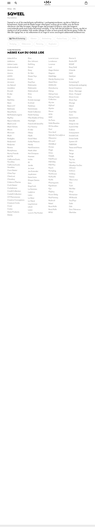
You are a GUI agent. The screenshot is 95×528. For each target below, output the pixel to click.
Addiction (11, 61)
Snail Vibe (72, 112)
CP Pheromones (13, 197)
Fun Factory (32, 127)
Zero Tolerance (75, 209)
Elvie (30, 94)
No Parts (51, 120)
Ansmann (11, 79)
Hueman (31, 156)
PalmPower (52, 159)
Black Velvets (12, 127)
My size (51, 102)
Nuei (50, 129)
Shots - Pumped (75, 94)
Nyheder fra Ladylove (56, 135)
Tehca (71, 151)
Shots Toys (73, 100)
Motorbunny (53, 88)
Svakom (72, 130)
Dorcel (30, 67)
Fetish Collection (34, 112)
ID (29, 162)
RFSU (50, 212)
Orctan (51, 147)
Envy (30, 97)
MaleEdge (52, 76)
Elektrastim (32, 85)
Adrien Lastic (12, 64)
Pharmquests (53, 183)
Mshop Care (53, 94)
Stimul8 (72, 121)
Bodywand (11, 142)
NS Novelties (53, 126)
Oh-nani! (51, 141)
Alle (14, 9)
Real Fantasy (53, 198)
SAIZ (71, 73)
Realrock (51, 201)
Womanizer (73, 195)
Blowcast (10, 133)
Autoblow (11, 88)
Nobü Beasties (53, 123)
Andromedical (12, 67)
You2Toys (72, 201)
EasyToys (31, 82)
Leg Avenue (32, 204)
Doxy (30, 70)
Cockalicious (12, 188)
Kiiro (29, 183)
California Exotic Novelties (13, 161)
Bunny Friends (12, 153)
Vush (71, 186)
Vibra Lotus (73, 180)
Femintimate (32, 109)
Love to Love (53, 58)
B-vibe (9, 94)
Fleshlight (31, 121)
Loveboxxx (52, 61)
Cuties (9, 209)
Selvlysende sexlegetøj (77, 85)
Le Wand (31, 201)
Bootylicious (12, 151)
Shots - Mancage (75, 91)
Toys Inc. (72, 162)
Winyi (71, 192)
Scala (71, 79)
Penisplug (52, 171)
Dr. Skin (31, 73)
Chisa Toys (11, 173)
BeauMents (11, 112)
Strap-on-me (73, 124)
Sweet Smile (73, 139)
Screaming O (74, 82)
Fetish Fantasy (33, 115)
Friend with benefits (35, 124)
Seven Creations (75, 88)
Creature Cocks (13, 203)
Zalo (70, 207)
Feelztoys (31, 106)
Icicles (30, 159)
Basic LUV (11, 106)
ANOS (9, 76)
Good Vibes (32, 139)
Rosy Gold (73, 67)
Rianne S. (72, 58)
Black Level (11, 124)
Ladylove (31, 192)
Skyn (71, 109)
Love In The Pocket (35, 213)
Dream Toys (32, 76)
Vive (70, 183)
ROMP (71, 64)
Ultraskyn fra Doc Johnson (75, 167)
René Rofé (52, 207)
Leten (30, 210)
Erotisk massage (34, 100)
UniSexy (72, 174)
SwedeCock (73, 136)
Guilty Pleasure (34, 142)
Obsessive (52, 138)
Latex (30, 195)
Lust (50, 67)
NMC (50, 117)
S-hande (72, 70)
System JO (73, 142)
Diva (29, 58)
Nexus (50, 111)
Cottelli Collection (14, 194)
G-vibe (30, 130)
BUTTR (10, 156)
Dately (9, 215)
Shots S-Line (74, 97)
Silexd (71, 106)
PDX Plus (51, 165)
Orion (50, 153)
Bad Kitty (10, 100)
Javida (30, 165)
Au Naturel (11, 85)
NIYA (50, 114)
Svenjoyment (74, 133)
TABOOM (73, 145)
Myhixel (51, 105)
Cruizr (9, 206)
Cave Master (12, 170)
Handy (30, 145)
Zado (71, 204)
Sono (71, 115)
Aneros (10, 70)
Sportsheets (73, 118)
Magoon (51, 73)
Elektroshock (33, 91)
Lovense (51, 64)
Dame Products (13, 212)
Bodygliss (11, 139)
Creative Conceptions (15, 200)
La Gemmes (32, 189)
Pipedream (52, 186)
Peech (50, 168)
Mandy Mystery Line (56, 79)
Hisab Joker (32, 151)
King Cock (32, 186)
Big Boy (10, 118)
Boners (10, 148)
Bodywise (11, 145)
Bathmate (11, 109)
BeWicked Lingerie (14, 115)
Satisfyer (72, 76)
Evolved (31, 103)
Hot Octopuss (33, 153)
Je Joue (31, 168)
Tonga (71, 156)
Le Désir (31, 198)
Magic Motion (53, 70)
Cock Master (12, 185)
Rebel (50, 204)
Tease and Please (75, 148)
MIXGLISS (52, 85)
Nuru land (52, 132)
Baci (9, 97)
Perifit (50, 180)
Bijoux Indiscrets (13, 121)
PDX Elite (52, 162)
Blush (9, 136)
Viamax (71, 177)
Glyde (30, 136)
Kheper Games (33, 180)
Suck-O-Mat (73, 127)
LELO (30, 207)
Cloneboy (11, 179)
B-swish (10, 91)
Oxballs (51, 156)
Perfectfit (52, 177)
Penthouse (52, 174)
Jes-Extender (33, 171)
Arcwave (10, 82)
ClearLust (11, 176)
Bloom (9, 130)
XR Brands (73, 198)
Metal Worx (52, 82)
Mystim (51, 108)
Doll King (31, 64)
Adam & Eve (12, 58)
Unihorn (72, 171)
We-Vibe (72, 189)
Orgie (50, 150)
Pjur (50, 189)
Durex (30, 79)
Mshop (9, 9)
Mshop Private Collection (53, 98)
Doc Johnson (33, 61)
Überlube (72, 212)
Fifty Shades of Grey (36, 118)
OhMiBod (52, 144)
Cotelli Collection (14, 191)
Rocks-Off (73, 61)
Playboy (51, 192)
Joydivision (32, 174)
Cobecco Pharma (14, 182)
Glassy (30, 133)
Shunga (72, 103)
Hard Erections (33, 148)
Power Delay (53, 195)
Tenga (71, 153)
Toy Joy (72, 159)
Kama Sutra (32, 177)
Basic (9, 103)
